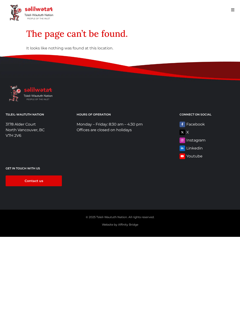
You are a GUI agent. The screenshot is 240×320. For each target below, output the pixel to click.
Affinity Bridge (128, 224)
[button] (233, 10)
